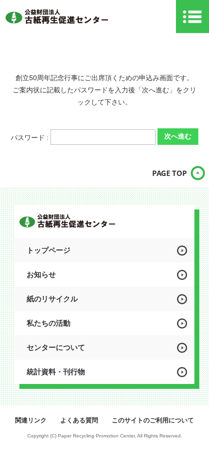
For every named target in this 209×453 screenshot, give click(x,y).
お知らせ (41, 274)
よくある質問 (79, 420)
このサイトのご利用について (153, 420)
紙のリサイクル (52, 299)
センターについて (56, 347)
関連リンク (31, 420)
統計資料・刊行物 (56, 371)
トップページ (48, 250)
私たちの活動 (48, 323)
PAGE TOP (169, 173)
